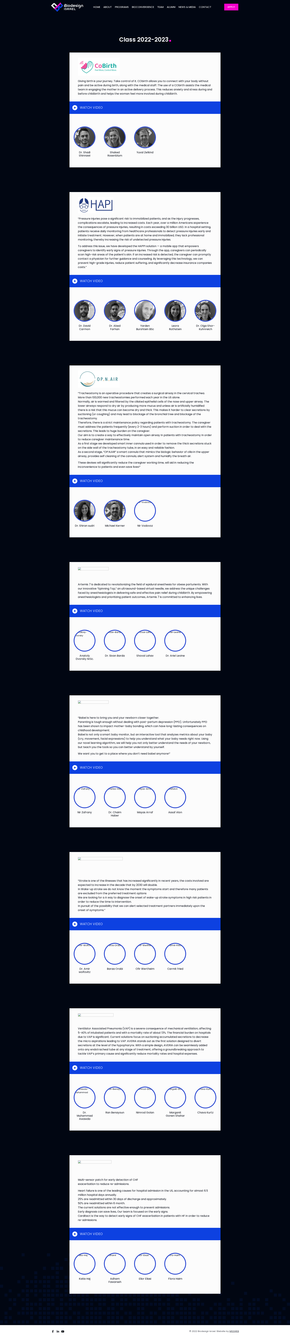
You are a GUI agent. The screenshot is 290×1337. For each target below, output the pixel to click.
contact (205, 7)
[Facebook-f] (53, 1331)
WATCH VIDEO (91, 107)
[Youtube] (63, 1331)
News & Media (187, 7)
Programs (122, 7)
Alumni (171, 7)
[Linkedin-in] (58, 1331)
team (160, 7)
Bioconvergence (143, 7)
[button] (145, 107)
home (96, 7)
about (107, 7)
